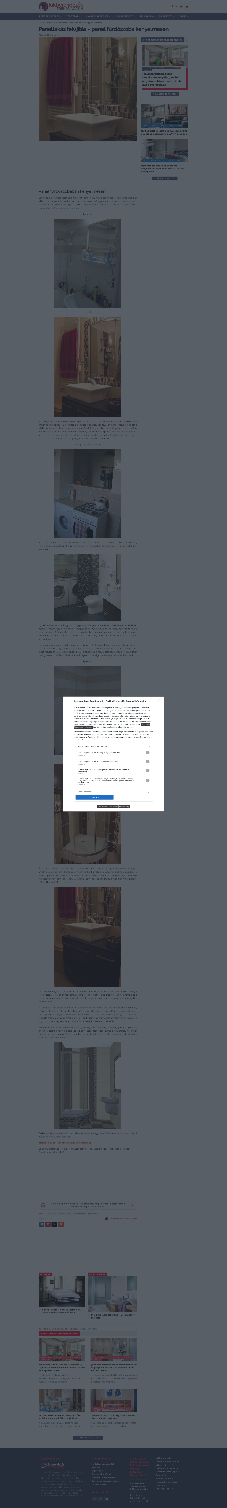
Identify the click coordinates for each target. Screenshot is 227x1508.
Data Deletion (103, 807)
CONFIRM (94, 797)
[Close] (158, 701)
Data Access (113, 807)
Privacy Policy (124, 807)
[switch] (146, 752)
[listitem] (113, 746)
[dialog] (113, 754)
